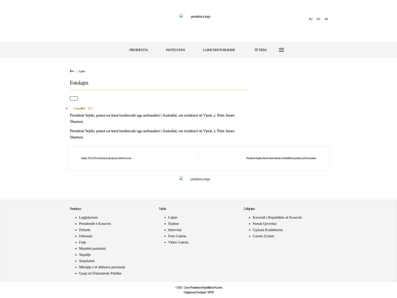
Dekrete (85, 230)
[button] (295, 50)
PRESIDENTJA (138, 50)
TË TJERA (260, 50)
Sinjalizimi (86, 261)
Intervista (174, 230)
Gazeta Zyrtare (263, 236)
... (75, 71)
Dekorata (85, 236)
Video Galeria (178, 242)
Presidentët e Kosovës (95, 224)
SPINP (210, 292)
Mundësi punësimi (92, 248)
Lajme (82, 71)
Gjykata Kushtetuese (268, 230)
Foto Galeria (177, 236)
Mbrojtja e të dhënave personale (102, 267)
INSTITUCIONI (175, 50)
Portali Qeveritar (265, 224)
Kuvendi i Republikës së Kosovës (277, 217)
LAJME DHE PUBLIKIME (219, 50)
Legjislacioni (88, 217)
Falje (82, 242)
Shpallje (85, 255)
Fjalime (173, 224)
